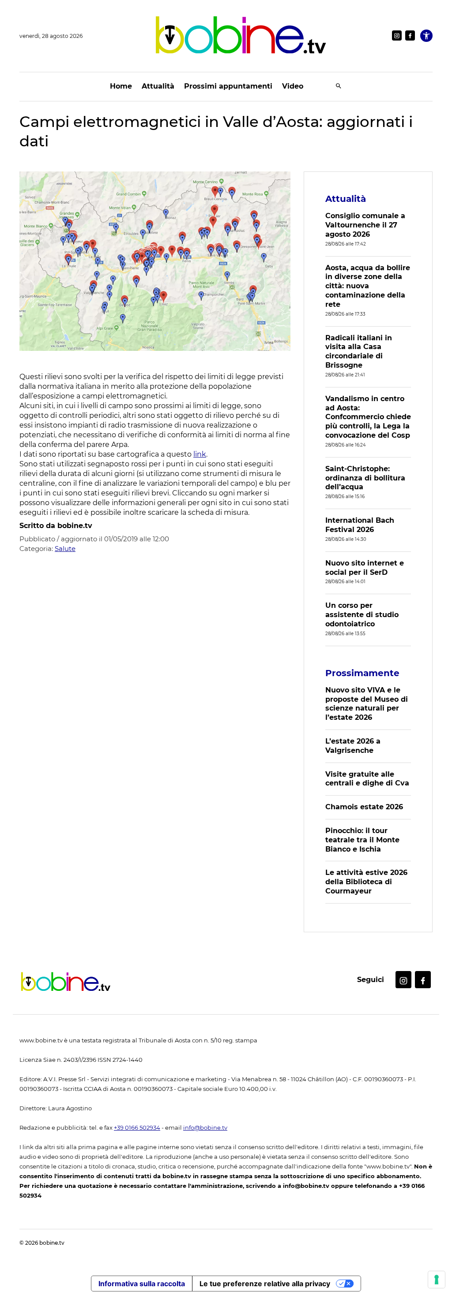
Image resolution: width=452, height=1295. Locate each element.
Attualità (158, 86)
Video (292, 86)
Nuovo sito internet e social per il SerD (364, 568)
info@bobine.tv (205, 1127)
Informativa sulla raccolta (141, 1283)
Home (121, 86)
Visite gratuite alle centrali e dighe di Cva (367, 779)
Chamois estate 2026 (364, 807)
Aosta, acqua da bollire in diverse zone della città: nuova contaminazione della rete (367, 286)
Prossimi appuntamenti (228, 86)
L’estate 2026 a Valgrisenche (352, 746)
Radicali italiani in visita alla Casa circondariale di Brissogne (358, 351)
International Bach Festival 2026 (359, 525)
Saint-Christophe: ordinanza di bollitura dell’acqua (365, 478)
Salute (65, 548)
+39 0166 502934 (137, 1127)
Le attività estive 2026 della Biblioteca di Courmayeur (366, 881)
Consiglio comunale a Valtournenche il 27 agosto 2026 (365, 225)
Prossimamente (362, 673)
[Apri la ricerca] (338, 86)
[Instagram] (397, 35)
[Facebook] (410, 35)
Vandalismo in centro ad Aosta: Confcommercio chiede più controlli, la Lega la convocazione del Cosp (368, 416)
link (199, 454)
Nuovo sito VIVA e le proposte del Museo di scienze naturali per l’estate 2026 (366, 704)
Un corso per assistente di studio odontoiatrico (362, 614)
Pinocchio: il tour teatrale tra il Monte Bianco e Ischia (362, 839)
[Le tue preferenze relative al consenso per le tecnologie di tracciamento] (436, 1279)
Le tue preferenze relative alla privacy (265, 1283)
